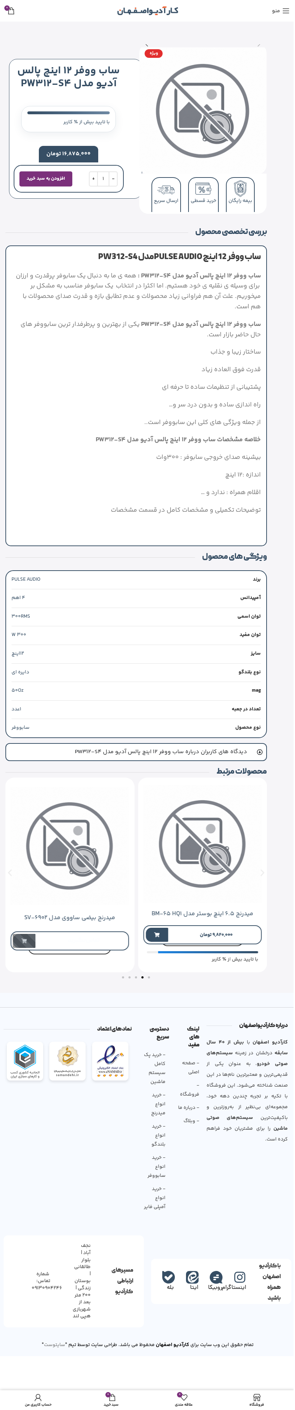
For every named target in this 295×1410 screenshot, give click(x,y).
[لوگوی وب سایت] (147, 11)
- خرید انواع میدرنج (155, 1103)
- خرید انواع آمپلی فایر (152, 1197)
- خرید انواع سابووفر (154, 1166)
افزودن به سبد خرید (46, 178)
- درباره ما (186, 1106)
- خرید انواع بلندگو (156, 1134)
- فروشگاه (186, 1088)
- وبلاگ (188, 1120)
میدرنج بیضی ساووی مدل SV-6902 (64, 916)
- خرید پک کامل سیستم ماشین (152, 1067)
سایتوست (51, 1343)
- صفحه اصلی (188, 1066)
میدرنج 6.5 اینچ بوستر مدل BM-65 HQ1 (197, 912)
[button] (259, 44)
